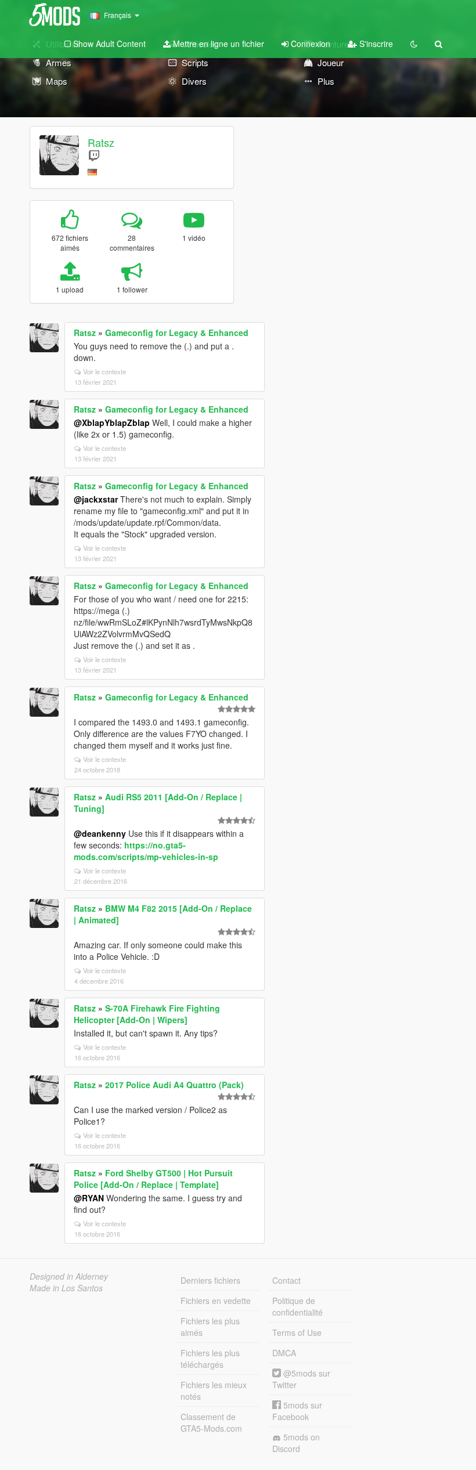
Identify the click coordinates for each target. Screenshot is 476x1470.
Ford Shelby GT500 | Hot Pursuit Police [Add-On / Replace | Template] (153, 1178)
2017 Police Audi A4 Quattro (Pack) (174, 1084)
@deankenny (100, 833)
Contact (286, 1280)
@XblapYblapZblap (112, 422)
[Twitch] (94, 155)
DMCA (284, 1353)
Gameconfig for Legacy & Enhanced (176, 332)
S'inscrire (375, 43)
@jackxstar (96, 499)
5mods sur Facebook (297, 1410)
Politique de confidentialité (297, 1306)
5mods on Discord (296, 1442)
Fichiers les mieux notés (214, 1390)
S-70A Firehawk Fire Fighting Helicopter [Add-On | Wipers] (147, 1013)
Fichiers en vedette (216, 1300)
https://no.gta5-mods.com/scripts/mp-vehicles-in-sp (146, 850)
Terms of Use (297, 1332)
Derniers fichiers (210, 1280)
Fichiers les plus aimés (210, 1326)
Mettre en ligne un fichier (217, 43)
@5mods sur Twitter (301, 1378)
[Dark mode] (414, 43)
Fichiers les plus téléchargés (210, 1358)
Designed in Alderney (69, 1276)
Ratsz (101, 142)
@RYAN (89, 1198)
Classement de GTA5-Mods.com (211, 1422)
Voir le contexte (104, 371)
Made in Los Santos (66, 1288)
